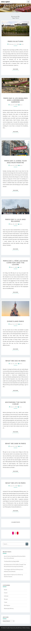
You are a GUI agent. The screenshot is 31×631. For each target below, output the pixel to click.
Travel (5, 602)
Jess (22, 44)
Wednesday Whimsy (9, 608)
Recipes (6, 599)
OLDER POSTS (16, 522)
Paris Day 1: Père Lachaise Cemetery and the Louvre (15, 262)
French (5, 592)
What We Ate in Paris (15, 483)
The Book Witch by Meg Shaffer (11, 561)
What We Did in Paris (15, 361)
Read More (16, 69)
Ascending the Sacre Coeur (15, 403)
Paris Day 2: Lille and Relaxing (15, 220)
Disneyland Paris (15, 321)
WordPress (19, 627)
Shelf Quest (5, 2)
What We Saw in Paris (15, 443)
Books (5, 589)
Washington (7, 605)
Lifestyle (6, 596)
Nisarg (28, 627)
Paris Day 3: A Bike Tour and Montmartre (15, 162)
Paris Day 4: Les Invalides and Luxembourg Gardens (15, 100)
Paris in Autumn (15, 41)
